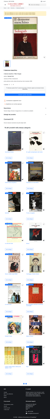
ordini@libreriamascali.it (33, 413)
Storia (5, 397)
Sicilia (5, 395)
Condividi (9, 84)
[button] (43, 1)
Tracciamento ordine (8, 404)
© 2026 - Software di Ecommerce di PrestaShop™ (25, 417)
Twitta (11, 84)
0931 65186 (30, 411)
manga (5, 392)
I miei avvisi (6, 409)
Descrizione (7, 108)
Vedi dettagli (9, 158)
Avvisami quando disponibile (25, 94)
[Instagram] (26, 384)
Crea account (7, 407)
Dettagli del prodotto (10, 114)
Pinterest (13, 84)
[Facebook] (24, 384)
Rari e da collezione (8, 394)
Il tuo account (7, 401)
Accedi (5, 406)
